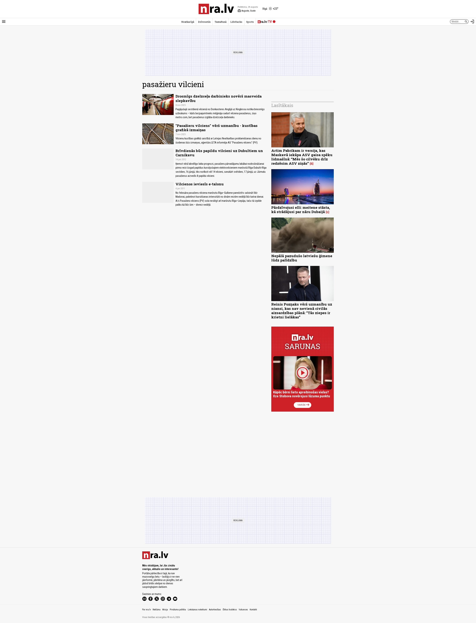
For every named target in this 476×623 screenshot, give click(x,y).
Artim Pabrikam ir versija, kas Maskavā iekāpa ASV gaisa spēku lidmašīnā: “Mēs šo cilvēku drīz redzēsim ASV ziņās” (301, 157)
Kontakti (253, 609)
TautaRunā (220, 21)
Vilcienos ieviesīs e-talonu (200, 184)
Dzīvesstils (204, 21)
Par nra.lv (146, 609)
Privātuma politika (178, 609)
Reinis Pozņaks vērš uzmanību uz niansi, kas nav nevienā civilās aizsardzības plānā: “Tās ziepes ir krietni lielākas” (301, 310)
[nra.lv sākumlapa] (216, 9)
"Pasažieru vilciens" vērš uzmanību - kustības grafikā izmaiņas (217, 127)
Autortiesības (215, 609)
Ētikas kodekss (230, 609)
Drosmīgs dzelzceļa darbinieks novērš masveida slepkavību (219, 98)
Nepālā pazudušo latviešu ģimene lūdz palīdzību (301, 257)
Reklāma (156, 609)
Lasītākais (282, 105)
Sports (250, 21)
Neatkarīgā (187, 21)
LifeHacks (236, 21)
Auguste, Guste (246, 11)
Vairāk (304, 405)
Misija (165, 609)
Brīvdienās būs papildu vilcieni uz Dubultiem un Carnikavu (219, 152)
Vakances (243, 609)
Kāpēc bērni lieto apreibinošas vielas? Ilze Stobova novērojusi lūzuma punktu (301, 394)
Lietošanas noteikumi (197, 609)
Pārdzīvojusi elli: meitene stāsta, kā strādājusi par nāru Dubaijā (300, 209)
